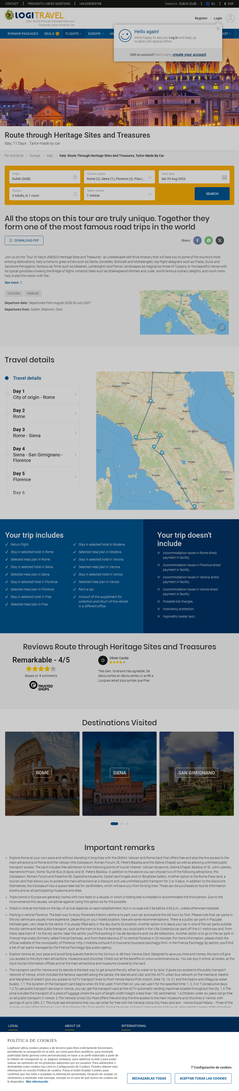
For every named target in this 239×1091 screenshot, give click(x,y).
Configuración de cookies (213, 1067)
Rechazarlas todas (149, 1078)
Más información (37, 1081)
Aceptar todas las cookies (203, 1078)
